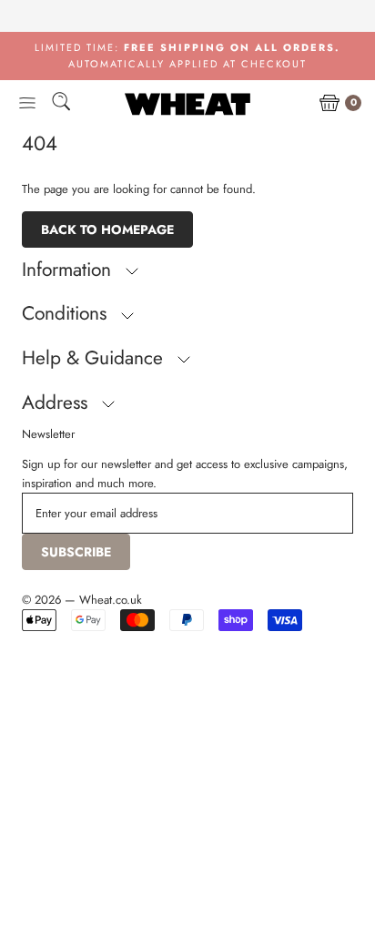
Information (69, 269)
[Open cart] (329, 104)
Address (57, 402)
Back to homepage (107, 229)
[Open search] (61, 104)
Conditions (67, 313)
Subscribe (76, 552)
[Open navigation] (27, 104)
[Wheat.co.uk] (187, 104)
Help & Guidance (95, 358)
